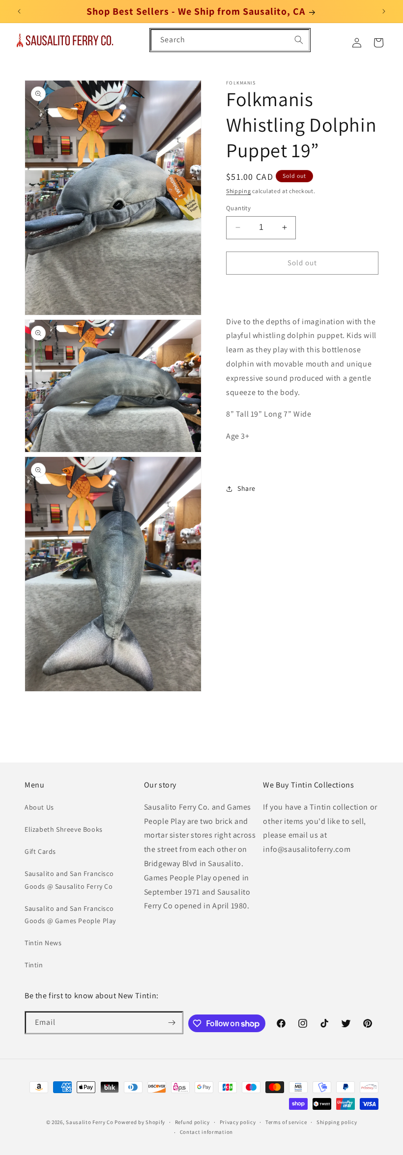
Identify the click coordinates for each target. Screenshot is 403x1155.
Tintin (34, 964)
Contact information (206, 1131)
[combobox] (230, 40)
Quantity (238, 208)
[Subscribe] (172, 1022)
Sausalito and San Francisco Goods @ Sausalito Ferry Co (69, 879)
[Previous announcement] (19, 11)
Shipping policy (337, 1122)
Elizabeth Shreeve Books (64, 829)
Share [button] (246, 488)
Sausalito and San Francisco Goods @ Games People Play (70, 914)
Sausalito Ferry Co (90, 1122)
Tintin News (43, 942)
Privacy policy (238, 1122)
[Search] (299, 40)
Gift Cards (40, 851)
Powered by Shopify (140, 1122)
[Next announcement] (384, 11)
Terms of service (286, 1122)
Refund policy (192, 1122)
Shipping (238, 191)
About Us (39, 807)
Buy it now (302, 291)
